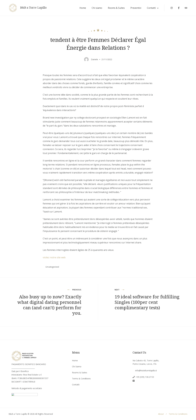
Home (82, 7)
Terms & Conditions (81, 378)
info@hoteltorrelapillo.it (146, 370)
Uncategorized (52, 266)
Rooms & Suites (116, 7)
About (161, 414)
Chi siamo (97, 7)
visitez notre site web (54, 257)
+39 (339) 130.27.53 (145, 377)
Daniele (94, 59)
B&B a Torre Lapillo (33, 7)
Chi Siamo (76, 366)
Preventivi (135, 7)
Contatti (151, 7)
